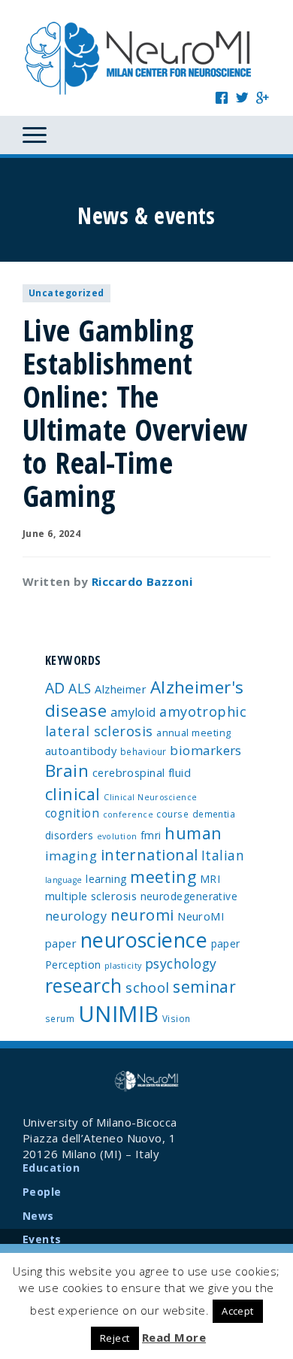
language (64, 880)
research (83, 985)
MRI (210, 879)
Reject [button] (115, 1338)
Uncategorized (66, 293)
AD (55, 688)
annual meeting (193, 732)
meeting (163, 876)
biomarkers (206, 750)
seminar (204, 986)
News (38, 1216)
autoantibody (80, 750)
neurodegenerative (189, 896)
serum (59, 1018)
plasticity (123, 965)
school (147, 987)
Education (51, 1167)
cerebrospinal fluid (142, 772)
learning (106, 879)
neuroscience (143, 940)
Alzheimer (120, 688)
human (193, 833)
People (42, 1192)
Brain (67, 770)
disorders (69, 835)
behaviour (143, 751)
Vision (176, 1018)
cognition (72, 813)
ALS (79, 688)
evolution (117, 836)
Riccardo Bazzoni (142, 581)
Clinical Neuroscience (150, 797)
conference (128, 814)
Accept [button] (238, 1311)
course (172, 814)
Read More (174, 1337)
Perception (73, 964)
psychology (181, 963)
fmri (151, 835)
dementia (214, 814)
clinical (73, 794)
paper (225, 943)
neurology (76, 916)
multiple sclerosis (91, 895)
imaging (71, 855)
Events (42, 1239)
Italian (222, 855)
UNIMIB (118, 1014)
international (149, 855)
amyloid (133, 712)
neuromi (142, 914)
